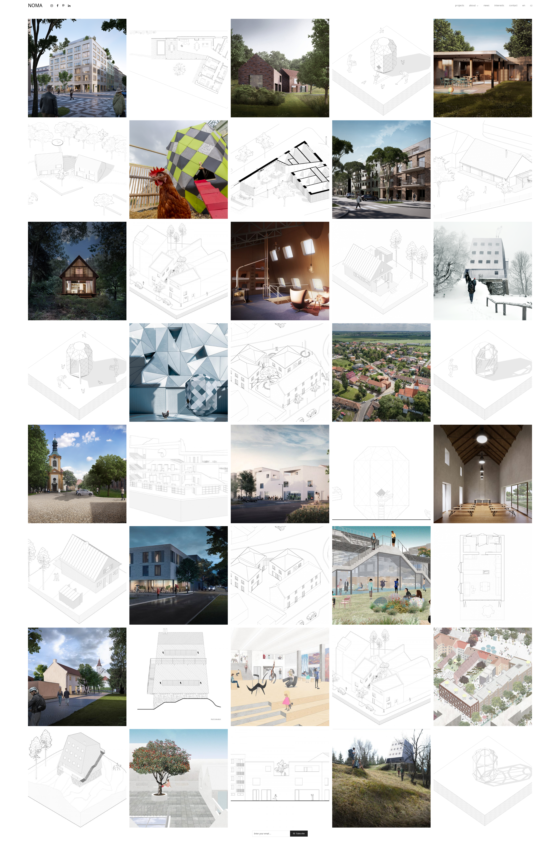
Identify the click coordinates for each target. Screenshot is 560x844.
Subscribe (300, 833)
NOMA (35, 5)
